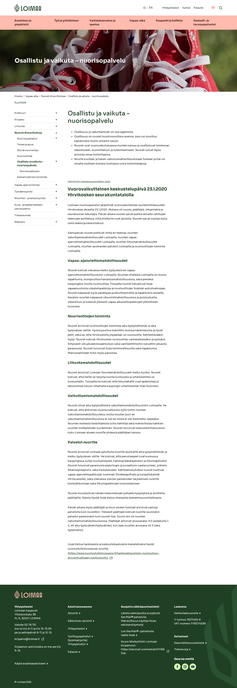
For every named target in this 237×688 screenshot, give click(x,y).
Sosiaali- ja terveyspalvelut (204, 22)
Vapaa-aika (137, 20)
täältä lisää (128, 635)
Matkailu (20, 221)
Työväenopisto (24, 191)
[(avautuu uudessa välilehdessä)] (177, 666)
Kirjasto (19, 119)
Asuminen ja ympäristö (23, 22)
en (151, 7)
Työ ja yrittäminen (66, 20)
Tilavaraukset (23, 215)
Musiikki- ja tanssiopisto (30, 198)
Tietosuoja (181, 649)
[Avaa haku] (220, 8)
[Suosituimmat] (213, 8)
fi (144, 7)
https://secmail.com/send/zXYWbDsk (143, 651)
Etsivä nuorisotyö (27, 150)
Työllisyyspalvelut (79, 636)
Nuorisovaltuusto (30, 171)
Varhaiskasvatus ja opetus (102, 22)
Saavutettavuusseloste (189, 643)
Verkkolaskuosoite (186, 613)
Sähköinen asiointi (80, 621)
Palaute (198, 7)
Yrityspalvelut (77, 644)
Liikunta (20, 126)
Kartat (186, 7)
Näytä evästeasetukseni (30, 663)
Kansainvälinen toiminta (32, 177)
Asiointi (73, 613)
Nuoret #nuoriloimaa (53, 96)
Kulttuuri (20, 112)
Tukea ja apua (25, 144)
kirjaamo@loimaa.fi (27, 639)
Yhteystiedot (170, 7)
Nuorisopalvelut (27, 138)
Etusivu (19, 96)
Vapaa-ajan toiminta (27, 184)
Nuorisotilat (24, 156)
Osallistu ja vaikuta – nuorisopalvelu (30, 163)
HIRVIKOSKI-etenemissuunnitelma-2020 (89, 181)
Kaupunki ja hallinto (169, 20)
